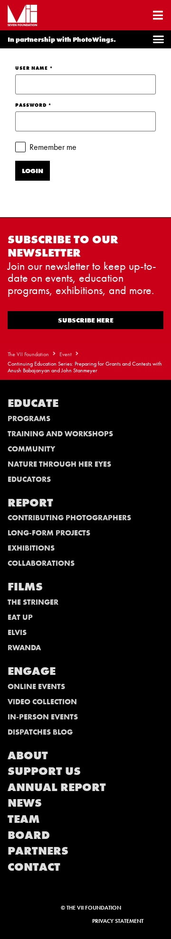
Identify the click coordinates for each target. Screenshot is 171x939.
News (25, 802)
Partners (38, 850)
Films (25, 586)
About (28, 755)
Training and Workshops (60, 434)
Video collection (42, 702)
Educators (29, 479)
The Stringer (33, 602)
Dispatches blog (40, 732)
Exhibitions (31, 548)
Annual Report (57, 787)
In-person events (43, 717)
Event (65, 354)
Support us (44, 771)
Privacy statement (117, 921)
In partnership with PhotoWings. (62, 39)
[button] (159, 39)
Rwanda (24, 648)
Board (29, 835)
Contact (34, 866)
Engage (32, 670)
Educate (33, 403)
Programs (29, 418)
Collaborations (41, 563)
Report (30, 502)
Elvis (17, 632)
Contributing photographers (69, 518)
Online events (36, 686)
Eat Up (20, 617)
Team (24, 818)
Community (31, 449)
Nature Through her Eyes (59, 464)
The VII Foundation (28, 354)
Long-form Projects (49, 533)
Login (32, 170)
